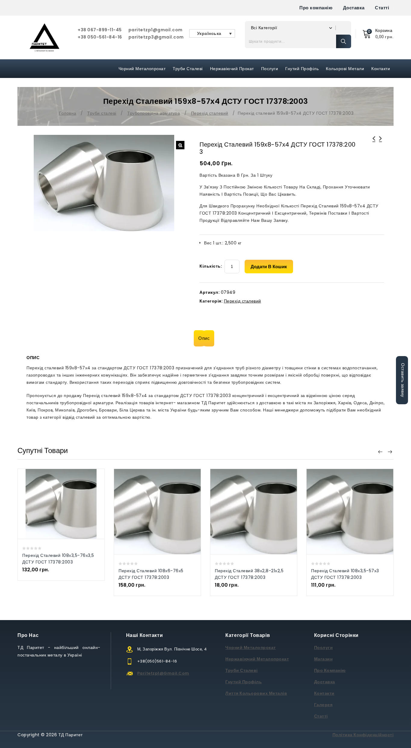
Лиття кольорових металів (256, 693)
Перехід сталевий (209, 113)
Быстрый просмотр (55, 503)
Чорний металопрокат (142, 69)
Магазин (323, 659)
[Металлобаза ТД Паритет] (44, 37)
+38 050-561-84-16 (100, 37)
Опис (204, 338)
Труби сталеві (188, 69)
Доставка (354, 8)
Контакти (380, 69)
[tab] (205, 338)
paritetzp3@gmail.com (156, 37)
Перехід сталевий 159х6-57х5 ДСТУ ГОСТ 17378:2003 (380, 146)
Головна (67, 113)
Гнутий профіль (302, 69)
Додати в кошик (269, 266)
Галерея (323, 705)
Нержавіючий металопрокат (257, 659)
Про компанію (315, 8)
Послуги (269, 69)
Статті (382, 8)
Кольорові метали (345, 69)
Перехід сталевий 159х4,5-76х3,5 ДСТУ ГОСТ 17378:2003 (374, 146)
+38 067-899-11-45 (100, 30)
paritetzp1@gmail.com (155, 30)
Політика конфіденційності (363, 735)
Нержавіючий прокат (232, 69)
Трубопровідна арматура (153, 113)
